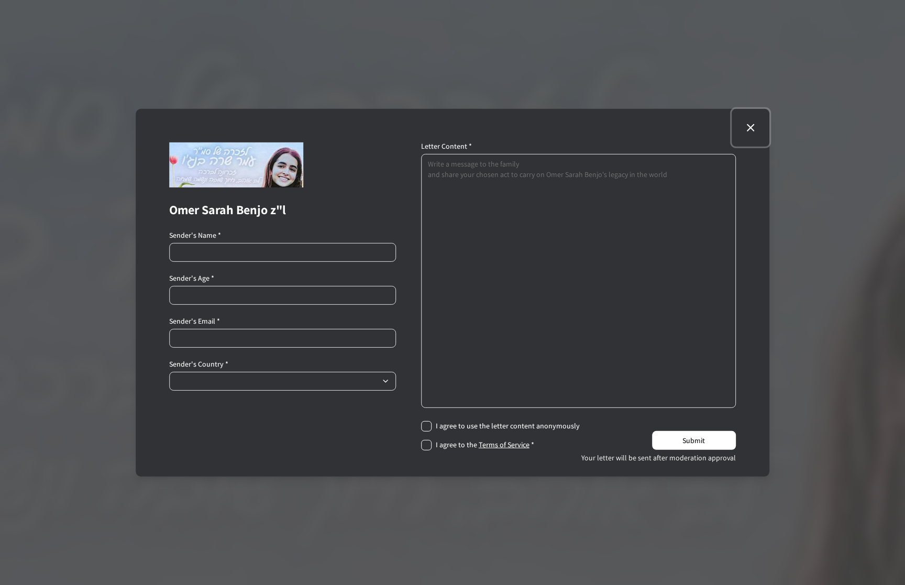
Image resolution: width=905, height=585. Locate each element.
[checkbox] (426, 426)
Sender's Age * (191, 277)
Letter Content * (446, 145)
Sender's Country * (198, 363)
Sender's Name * (195, 234)
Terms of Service (504, 444)
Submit (693, 440)
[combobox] (282, 380)
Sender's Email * (194, 320)
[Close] (750, 127)
